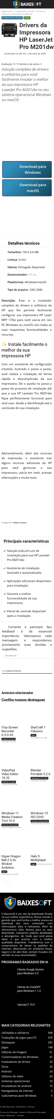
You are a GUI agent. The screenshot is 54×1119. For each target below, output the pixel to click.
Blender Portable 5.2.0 (40, 772)
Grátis (27, 17)
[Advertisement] (27, 131)
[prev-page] (3, 882)
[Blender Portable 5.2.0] (40, 757)
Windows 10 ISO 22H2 (39, 815)
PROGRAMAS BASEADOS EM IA (25, 962)
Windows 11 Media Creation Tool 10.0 (12, 817)
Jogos (33, 735)
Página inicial (7, 11)
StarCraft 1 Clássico (38, 729)
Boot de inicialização (10, 825)
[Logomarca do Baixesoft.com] (27, 4)
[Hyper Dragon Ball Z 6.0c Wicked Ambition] (11, 843)
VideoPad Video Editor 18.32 (10, 774)
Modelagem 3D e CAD (39, 778)
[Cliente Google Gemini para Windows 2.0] (8, 974)
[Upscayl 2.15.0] (8, 1009)
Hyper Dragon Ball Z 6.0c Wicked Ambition (11, 861)
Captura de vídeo (8, 739)
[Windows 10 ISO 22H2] (40, 800)
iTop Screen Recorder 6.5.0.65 (10, 731)
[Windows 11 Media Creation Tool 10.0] (11, 800)
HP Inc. (32, 274)
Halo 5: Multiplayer (38, 858)
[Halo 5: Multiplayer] (40, 843)
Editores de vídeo (8, 782)
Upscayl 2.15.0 (26, 1004)
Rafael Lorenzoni (20, 522)
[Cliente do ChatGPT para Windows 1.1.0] (8, 991)
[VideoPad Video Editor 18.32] (11, 757)
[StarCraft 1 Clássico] (40, 714)
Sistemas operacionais (40, 821)
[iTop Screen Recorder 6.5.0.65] (11, 714)
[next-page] (8, 882)
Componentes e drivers (24, 11)
